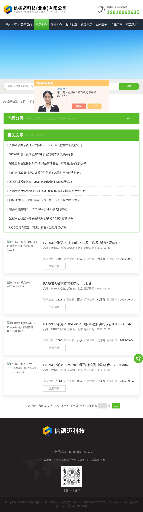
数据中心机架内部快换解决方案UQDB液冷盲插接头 (41, 218)
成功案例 (101, 24)
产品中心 (41, 24)
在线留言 (116, 24)
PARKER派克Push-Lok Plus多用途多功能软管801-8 (81, 243)
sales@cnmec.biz (81, 451)
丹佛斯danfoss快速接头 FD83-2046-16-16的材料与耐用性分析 (47, 190)
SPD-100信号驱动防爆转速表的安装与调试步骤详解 (41, 154)
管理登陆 (82, 506)
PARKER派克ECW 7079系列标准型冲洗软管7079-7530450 (87, 365)
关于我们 (26, 24)
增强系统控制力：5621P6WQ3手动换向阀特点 (38, 209)
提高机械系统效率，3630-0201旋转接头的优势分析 (40, 181)
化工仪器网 (67, 506)
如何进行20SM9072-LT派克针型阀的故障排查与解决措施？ (45, 172)
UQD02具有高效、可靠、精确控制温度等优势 (37, 227)
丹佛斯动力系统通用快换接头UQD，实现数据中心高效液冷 (45, 145)
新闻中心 (56, 24)
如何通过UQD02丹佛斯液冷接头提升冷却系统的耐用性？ (44, 200)
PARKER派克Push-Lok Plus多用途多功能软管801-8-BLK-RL (88, 324)
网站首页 (11, 24)
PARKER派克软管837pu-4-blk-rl (67, 283)
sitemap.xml (121, 502)
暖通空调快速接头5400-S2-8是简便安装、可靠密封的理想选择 (47, 163)
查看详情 (54, 266)
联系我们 (131, 24)
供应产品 (86, 24)
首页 (23, 101)
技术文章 (71, 24)
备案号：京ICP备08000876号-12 (92, 502)
